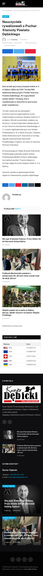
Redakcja (14, 39)
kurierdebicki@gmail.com (18, 477)
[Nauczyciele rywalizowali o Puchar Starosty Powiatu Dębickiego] (21, 68)
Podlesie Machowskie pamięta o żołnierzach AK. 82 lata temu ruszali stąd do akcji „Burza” (20, 275)
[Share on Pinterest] (30, 51)
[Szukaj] (40, 3)
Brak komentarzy (31, 43)
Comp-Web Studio (30, 569)
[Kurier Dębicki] (21, 3)
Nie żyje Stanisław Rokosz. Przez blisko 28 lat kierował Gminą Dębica (28, 434)
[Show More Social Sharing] (38, 51)
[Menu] (3, 3)
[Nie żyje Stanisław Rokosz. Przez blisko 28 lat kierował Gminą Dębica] (21, 225)
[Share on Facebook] (7, 51)
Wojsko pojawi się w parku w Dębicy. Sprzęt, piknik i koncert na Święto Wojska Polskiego (20, 312)
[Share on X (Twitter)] (19, 51)
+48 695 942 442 (16, 475)
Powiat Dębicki (8, 486)
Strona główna (7, 10)
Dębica (5, 16)
